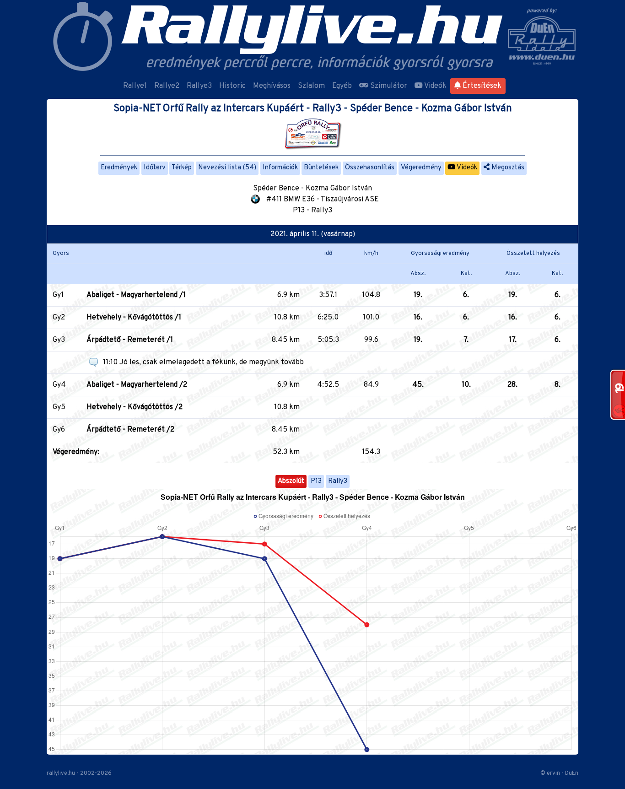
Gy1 (58, 295)
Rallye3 (199, 86)
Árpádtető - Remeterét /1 (129, 340)
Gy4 (59, 384)
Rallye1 (135, 86)
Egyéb (342, 86)
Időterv (155, 167)
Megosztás (507, 167)
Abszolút (291, 481)
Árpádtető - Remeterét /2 (130, 429)
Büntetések (321, 167)
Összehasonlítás (369, 167)
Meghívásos (272, 86)
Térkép (182, 167)
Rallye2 (166, 86)
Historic (232, 86)
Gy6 (59, 429)
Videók (435, 86)
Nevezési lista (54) (227, 167)
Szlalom (311, 86)
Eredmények (119, 167)
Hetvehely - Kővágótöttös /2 (134, 407)
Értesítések (481, 86)
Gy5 (59, 407)
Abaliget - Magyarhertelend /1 (136, 295)
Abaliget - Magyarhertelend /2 (136, 384)
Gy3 (59, 340)
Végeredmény (421, 167)
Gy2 (59, 317)
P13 (316, 481)
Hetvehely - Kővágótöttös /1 (133, 317)
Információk (280, 167)
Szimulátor (387, 86)
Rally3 (337, 481)
